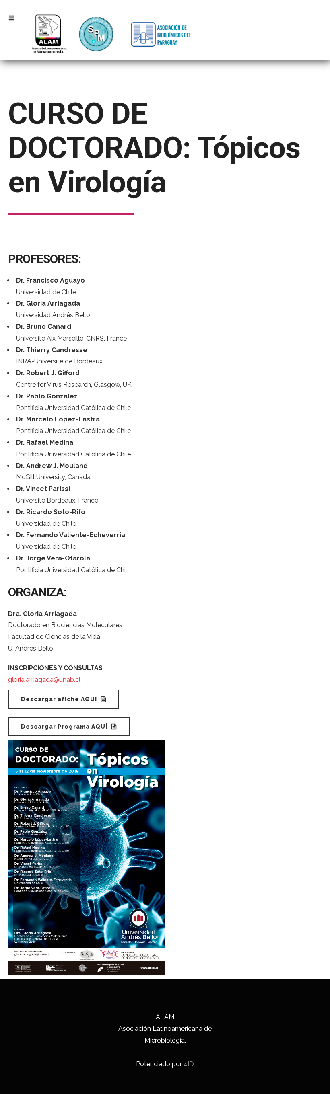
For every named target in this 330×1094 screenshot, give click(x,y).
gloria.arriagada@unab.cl (44, 679)
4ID (189, 1064)
